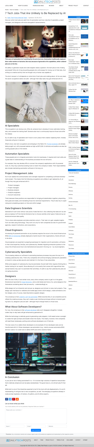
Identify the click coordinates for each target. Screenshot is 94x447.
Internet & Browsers (73, 201)
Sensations (71, 180)
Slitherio (70, 285)
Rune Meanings (72, 183)
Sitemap (85, 440)
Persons (70, 187)
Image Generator (26, 282)
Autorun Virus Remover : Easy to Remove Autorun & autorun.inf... (74, 54)
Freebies (71, 219)
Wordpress (71, 241)
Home (7, 9)
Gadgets (71, 223)
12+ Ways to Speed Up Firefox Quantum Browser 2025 (74, 101)
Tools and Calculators (74, 172)
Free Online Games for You (78, 253)
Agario (70, 288)
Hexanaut (71, 270)
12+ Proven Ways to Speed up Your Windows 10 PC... (74, 121)
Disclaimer (70, 440)
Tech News (71, 234)
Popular (78, 97)
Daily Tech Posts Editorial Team (17, 17)
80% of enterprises (15, 236)
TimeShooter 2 (72, 277)
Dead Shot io (72, 259)
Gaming (70, 198)
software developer (31, 310)
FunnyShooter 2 (72, 267)
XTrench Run (72, 256)
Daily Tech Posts (43, 445)
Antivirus (71, 194)
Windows (71, 190)
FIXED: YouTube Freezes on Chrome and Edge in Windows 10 (74, 149)
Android (70, 212)
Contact (86, 5)
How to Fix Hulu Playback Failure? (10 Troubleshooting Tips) (74, 156)
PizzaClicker (72, 263)
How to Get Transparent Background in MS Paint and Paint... (74, 77)
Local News (9, 5)
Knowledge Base (38, 5)
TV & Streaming (72, 208)
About (61, 5)
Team (41, 440)
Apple (70, 216)
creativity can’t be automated (28, 297)
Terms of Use (60, 440)
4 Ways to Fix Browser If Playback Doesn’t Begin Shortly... (74, 128)
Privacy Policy (73, 5)
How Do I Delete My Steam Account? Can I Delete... (74, 163)
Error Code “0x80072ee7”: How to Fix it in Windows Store (74, 61)
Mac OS (70, 205)
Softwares (71, 230)
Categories (78, 170)
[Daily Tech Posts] (47, 2)
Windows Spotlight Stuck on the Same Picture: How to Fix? (73, 135)
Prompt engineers (52, 144)
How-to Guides (23, 5)
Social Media (72, 226)
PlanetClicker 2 (72, 274)
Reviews (51, 5)
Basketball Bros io (73, 281)
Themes (70, 237)
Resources (71, 244)
